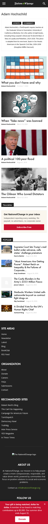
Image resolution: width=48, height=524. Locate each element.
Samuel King (19, 313)
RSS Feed (5, 354)
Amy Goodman (19, 273)
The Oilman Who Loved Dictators (22, 194)
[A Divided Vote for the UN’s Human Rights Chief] (6, 308)
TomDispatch (7, 417)
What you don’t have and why (21, 82)
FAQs (3, 381)
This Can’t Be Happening (11, 409)
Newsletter (6, 338)
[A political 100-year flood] (24, 142)
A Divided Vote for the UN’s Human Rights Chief (28, 308)
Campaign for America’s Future (14, 413)
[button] (44, 3)
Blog (3, 346)
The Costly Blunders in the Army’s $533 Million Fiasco (28, 280)
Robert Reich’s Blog (9, 405)
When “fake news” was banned (21, 120)
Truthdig (5, 425)
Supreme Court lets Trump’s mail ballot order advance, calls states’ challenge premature (30, 249)
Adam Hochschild (8, 86)
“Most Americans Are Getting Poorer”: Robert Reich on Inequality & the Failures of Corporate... (29, 266)
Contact (4, 390)
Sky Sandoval (19, 301)
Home (4, 334)
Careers (4, 377)
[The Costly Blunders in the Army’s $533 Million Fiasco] (6, 282)
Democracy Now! (8, 421)
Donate (4, 373)
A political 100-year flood (17, 159)
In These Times (8, 437)
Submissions (6, 386)
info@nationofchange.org (29, 488)
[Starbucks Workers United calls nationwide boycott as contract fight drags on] (6, 294)
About (4, 369)
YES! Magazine (7, 433)
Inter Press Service (9, 429)
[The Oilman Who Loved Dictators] (24, 179)
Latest (4, 342)
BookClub (5, 350)
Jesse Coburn (19, 285)
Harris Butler (19, 256)
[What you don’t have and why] (24, 67)
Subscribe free (24, 227)
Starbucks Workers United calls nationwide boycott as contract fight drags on (29, 295)
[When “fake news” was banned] (24, 104)
